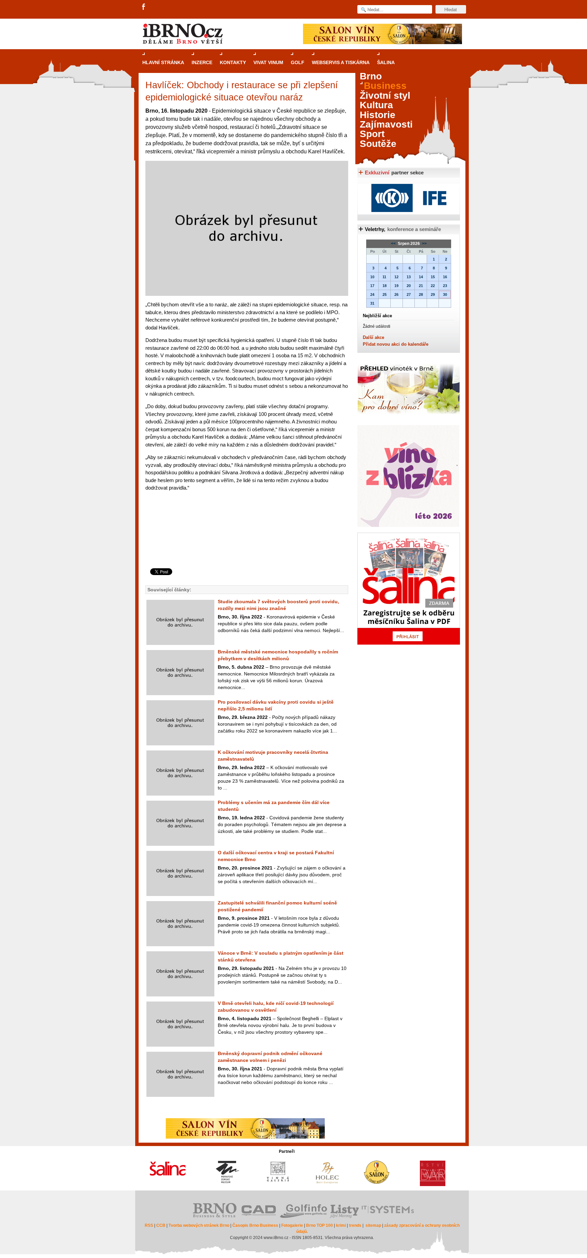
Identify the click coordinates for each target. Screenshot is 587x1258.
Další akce (373, 337)
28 (421, 294)
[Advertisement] (246, 541)
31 (372, 303)
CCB (160, 1225)
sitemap (373, 1225)
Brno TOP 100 (319, 1225)
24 (372, 294)
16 (445, 277)
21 (421, 286)
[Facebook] (144, 7)
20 (409, 286)
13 (409, 277)
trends (355, 1225)
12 (396, 277)
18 (385, 286)
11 (384, 277)
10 (372, 277)
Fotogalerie (292, 1225)
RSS (149, 1225)
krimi (341, 1225)
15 (433, 277)
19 (396, 286)
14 (421, 277)
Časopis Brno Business (255, 1225)
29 (433, 294)
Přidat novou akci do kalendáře (395, 344)
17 (372, 286)
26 (396, 294)
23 (445, 286)
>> (424, 243)
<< (394, 243)
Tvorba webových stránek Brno (198, 1225)
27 (409, 294)
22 (433, 286)
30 (445, 294)
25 (385, 294)
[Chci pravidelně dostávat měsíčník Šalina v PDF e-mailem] (408, 589)
